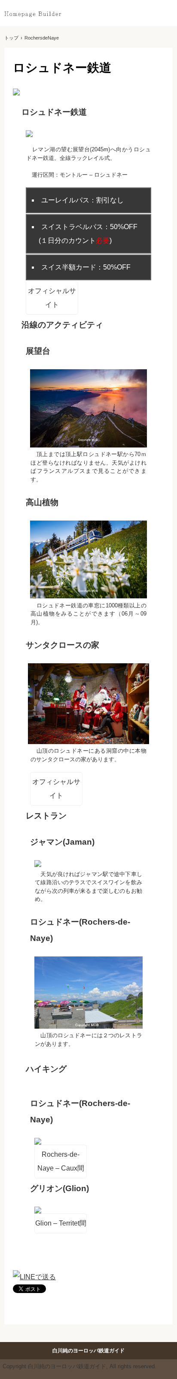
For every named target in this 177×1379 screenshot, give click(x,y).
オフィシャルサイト (52, 297)
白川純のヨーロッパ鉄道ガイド (32, 14)
